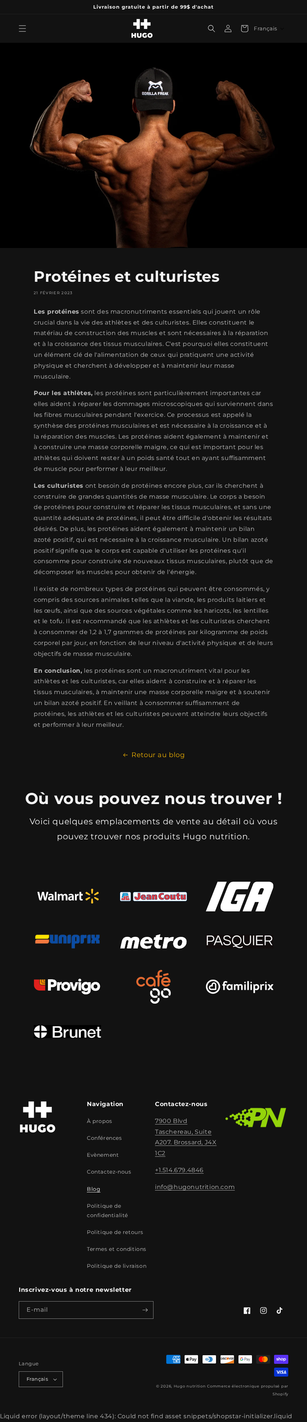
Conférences (104, 1138)
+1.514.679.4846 (179, 1170)
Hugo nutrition (190, 1386)
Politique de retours (115, 1232)
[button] (22, 28)
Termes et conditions (116, 1249)
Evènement (103, 1154)
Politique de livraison (116, 1266)
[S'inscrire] (145, 1310)
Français (37, 1379)
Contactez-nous (109, 1171)
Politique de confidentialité (107, 1211)
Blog (93, 1189)
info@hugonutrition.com (195, 1187)
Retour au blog (158, 755)
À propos (99, 1121)
